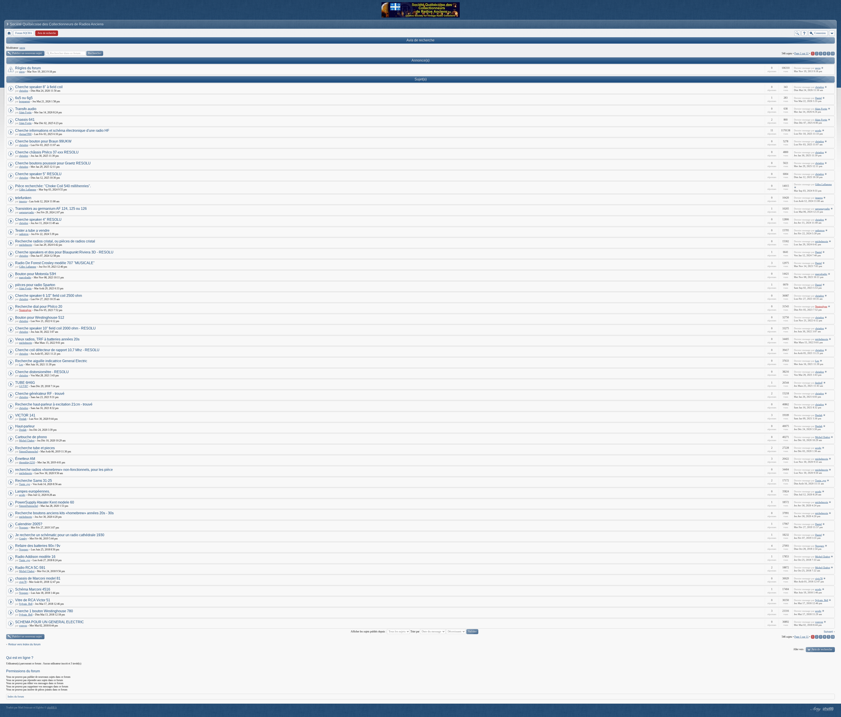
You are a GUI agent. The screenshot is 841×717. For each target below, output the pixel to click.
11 (832, 53)
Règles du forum (28, 68)
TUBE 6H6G (25, 382)
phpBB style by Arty (815, 709)
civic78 (23, 582)
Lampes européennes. (32, 491)
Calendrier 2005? (28, 524)
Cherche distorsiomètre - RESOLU (42, 372)
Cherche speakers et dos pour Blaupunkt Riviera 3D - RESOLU (64, 252)
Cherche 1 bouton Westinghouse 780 (44, 611)
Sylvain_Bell (25, 603)
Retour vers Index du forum (24, 644)
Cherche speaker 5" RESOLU (38, 174)
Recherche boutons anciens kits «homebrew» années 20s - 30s (64, 513)
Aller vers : (799, 649)
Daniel (818, 98)
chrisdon (23, 90)
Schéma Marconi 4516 (32, 589)
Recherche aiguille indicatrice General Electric (51, 361)
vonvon (23, 625)
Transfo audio (25, 109)
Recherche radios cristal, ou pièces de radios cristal (55, 241)
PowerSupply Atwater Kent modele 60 (44, 502)
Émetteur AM (25, 459)
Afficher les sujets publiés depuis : (369, 631)
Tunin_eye (24, 484)
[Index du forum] (9, 33)
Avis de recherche (420, 40)
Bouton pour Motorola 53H (35, 274)
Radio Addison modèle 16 (35, 557)
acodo (818, 130)
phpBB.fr (52, 707)
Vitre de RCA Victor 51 (32, 600)
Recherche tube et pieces (35, 448)
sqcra (22, 47)
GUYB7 (23, 386)
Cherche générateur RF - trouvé (39, 393)
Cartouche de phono (31, 437)
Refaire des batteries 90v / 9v (37, 546)
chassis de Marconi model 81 (37, 578)
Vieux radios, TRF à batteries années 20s (47, 339)
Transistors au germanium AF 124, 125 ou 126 (51, 208)
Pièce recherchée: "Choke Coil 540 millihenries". (53, 186)
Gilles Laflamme (27, 189)
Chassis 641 (25, 119)
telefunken (23, 198)
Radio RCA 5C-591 (30, 567)
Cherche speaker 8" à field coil (39, 87)
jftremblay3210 (27, 462)
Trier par (415, 631)
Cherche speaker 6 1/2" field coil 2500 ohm (48, 295)
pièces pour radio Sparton (35, 285)
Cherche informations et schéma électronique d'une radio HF (62, 130)
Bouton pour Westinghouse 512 (39, 317)
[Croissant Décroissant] (462, 631)
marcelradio (25, 277)
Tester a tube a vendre (32, 230)
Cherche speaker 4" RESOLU (38, 219)
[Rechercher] (797, 33)
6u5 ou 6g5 (24, 98)
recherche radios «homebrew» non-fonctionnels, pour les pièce (64, 469)
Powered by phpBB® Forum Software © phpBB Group (828, 709)
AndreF (819, 382)
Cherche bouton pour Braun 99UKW (43, 141)
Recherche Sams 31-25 (33, 480)
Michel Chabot (26, 440)
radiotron (23, 234)
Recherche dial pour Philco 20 (38, 306)
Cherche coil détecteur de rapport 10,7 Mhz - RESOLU (57, 350)
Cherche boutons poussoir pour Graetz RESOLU (53, 163)
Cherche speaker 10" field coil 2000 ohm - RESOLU (55, 328)
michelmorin (25, 244)
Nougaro (23, 527)
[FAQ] (804, 33)
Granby (23, 538)
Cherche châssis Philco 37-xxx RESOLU (47, 152)
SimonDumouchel (28, 451)
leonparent (24, 101)
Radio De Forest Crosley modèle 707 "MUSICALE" (55, 263)
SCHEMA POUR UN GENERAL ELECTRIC (49, 622)
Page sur (801, 53)
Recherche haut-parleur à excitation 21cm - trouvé (53, 404)
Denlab (23, 418)
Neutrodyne (25, 310)
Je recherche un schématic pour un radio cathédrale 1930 (59, 535)
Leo (21, 364)
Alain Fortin (25, 112)
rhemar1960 (25, 134)
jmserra (23, 201)
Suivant (828, 631)
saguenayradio (26, 212)
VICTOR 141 (25, 415)
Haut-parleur (25, 426)
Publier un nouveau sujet (27, 53)
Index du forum (16, 696)
